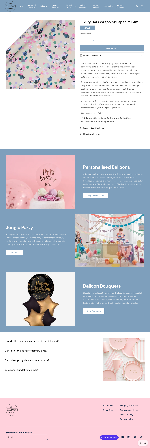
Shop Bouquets (94, 311)
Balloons (43, 6)
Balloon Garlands (96, 6)
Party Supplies (55, 6)
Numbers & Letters (32, 6)
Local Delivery (126, 414)
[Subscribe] (45, 437)
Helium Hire (108, 405)
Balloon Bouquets (82, 6)
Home (21, 6)
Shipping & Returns (129, 405)
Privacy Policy (126, 419)
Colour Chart (108, 410)
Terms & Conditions (129, 410)
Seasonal (107, 6)
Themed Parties (69, 6)
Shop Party (14, 252)
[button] (131, 6)
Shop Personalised (95, 195)
